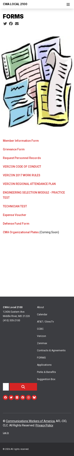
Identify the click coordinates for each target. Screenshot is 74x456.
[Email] (17, 24)
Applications (44, 364)
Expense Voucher (14, 215)
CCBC (40, 328)
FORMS (41, 357)
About (40, 307)
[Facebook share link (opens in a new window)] (11, 24)
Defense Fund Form (16, 223)
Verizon (41, 336)
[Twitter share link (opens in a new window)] (5, 24)
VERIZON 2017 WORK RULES (21, 175)
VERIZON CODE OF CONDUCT (22, 166)
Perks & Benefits (46, 372)
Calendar (42, 314)
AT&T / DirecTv (45, 321)
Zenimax (42, 343)
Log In (6, 433)
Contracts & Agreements (51, 350)
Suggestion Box (46, 379)
